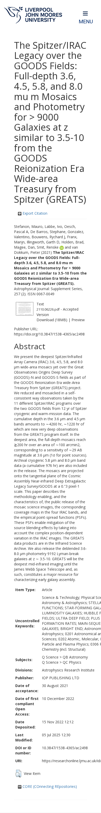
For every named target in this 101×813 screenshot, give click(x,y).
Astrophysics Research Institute (68, 670)
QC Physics (72, 662)
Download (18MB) (52, 319)
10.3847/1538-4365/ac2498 (65, 747)
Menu (86, 22)
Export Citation (34, 213)
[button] (18, 773)
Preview (78, 319)
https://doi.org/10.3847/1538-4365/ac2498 (49, 334)
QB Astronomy (75, 657)
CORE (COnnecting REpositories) (49, 786)
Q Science (50, 657)
